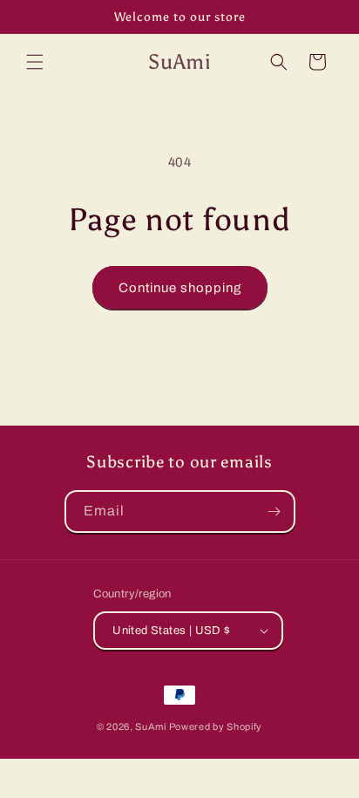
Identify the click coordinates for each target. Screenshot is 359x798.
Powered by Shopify (216, 726)
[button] (35, 62)
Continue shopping (180, 288)
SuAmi (150, 726)
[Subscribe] (274, 511)
